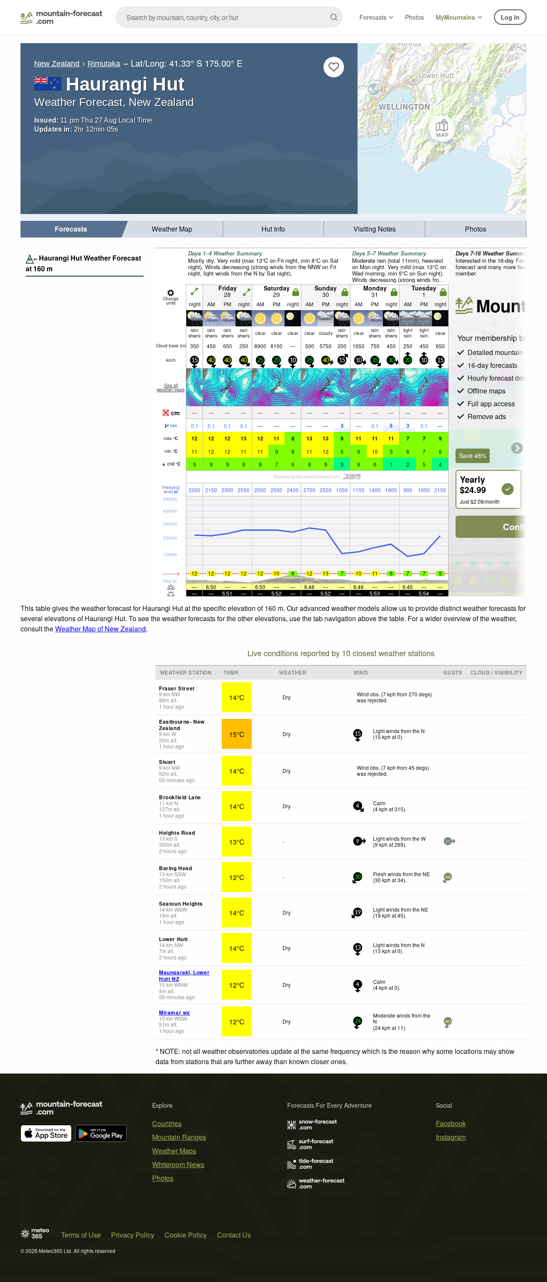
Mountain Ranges (179, 1137)
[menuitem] (71, 229)
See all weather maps (171, 387)
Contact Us (234, 1235)
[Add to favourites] (333, 67)
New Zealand (56, 63)
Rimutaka (104, 63)
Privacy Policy (132, 1235)
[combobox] (229, 17)
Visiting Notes (374, 229)
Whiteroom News (178, 1164)
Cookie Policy (186, 1235)
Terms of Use (81, 1235)
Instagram (451, 1137)
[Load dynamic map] (442, 128)
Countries (167, 1123)
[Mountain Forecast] (61, 17)
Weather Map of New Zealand (100, 629)
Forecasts (372, 17)
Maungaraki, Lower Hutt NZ (184, 975)
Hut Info (273, 229)
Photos (414, 17)
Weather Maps (174, 1151)
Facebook (451, 1123)
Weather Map (172, 229)
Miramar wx (174, 1012)
